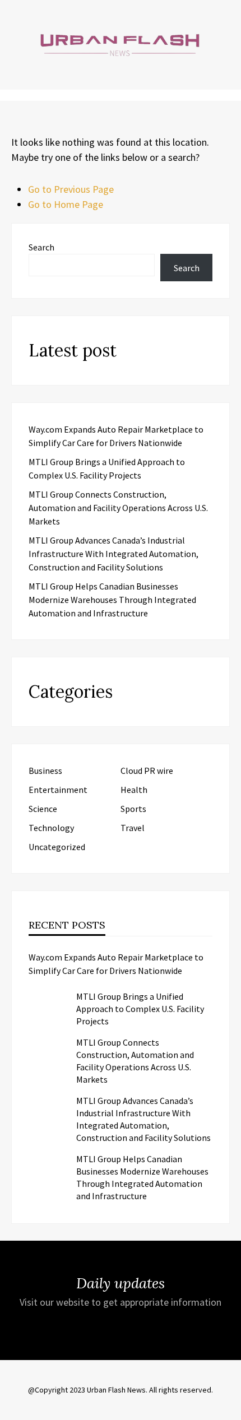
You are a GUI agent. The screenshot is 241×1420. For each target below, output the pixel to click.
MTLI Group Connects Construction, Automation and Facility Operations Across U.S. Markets (118, 508)
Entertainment (58, 789)
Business (45, 770)
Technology (51, 827)
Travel (133, 827)
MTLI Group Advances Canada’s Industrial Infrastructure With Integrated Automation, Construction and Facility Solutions (113, 554)
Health (134, 789)
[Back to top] (230, 1409)
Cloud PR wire (147, 770)
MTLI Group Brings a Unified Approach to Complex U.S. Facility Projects (140, 1009)
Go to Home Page (65, 204)
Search (41, 247)
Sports (133, 808)
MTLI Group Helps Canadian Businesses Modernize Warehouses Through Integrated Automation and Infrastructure (112, 600)
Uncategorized (57, 846)
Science (43, 808)
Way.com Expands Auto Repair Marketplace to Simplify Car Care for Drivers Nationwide (116, 964)
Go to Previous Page (71, 189)
